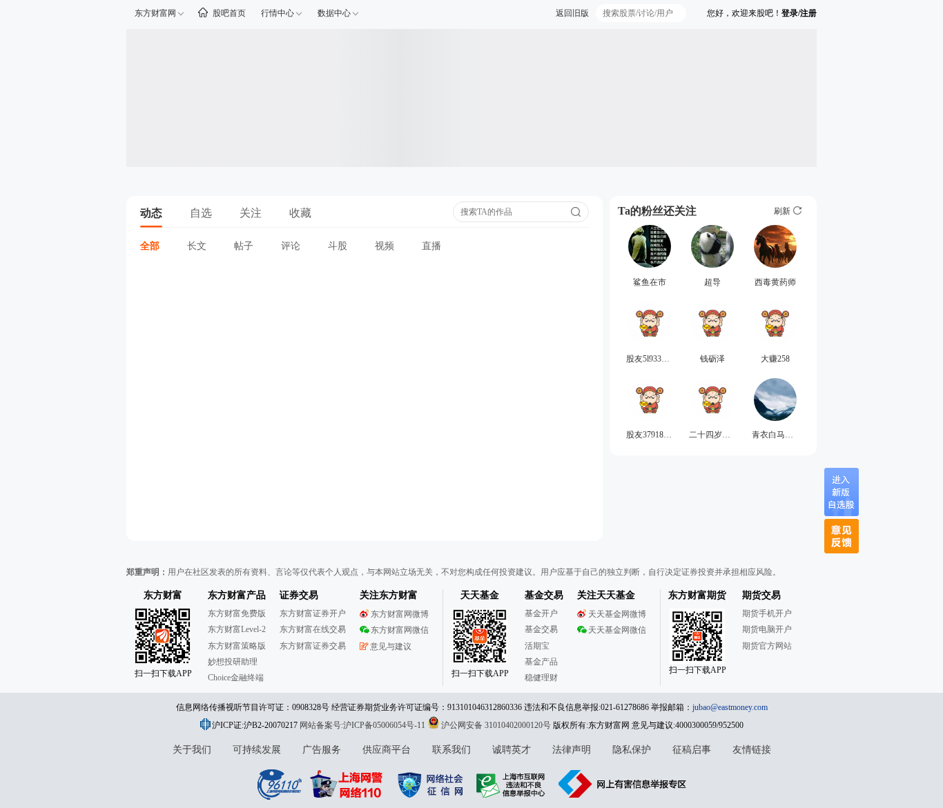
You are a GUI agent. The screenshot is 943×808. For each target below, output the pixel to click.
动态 (151, 213)
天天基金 (479, 595)
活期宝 (537, 646)
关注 (251, 213)
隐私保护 (631, 750)
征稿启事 (691, 750)
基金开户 (541, 613)
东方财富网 (155, 13)
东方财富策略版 (237, 646)
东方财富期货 (697, 595)
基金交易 (541, 629)
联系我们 (451, 750)
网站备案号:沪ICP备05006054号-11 (363, 725)
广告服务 (321, 750)
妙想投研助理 (232, 662)
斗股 (337, 246)
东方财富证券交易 (313, 646)
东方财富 (163, 595)
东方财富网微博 (400, 614)
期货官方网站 (767, 646)
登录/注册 (799, 13)
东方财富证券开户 (313, 613)
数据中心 (334, 13)
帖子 (243, 246)
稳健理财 (541, 677)
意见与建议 (390, 646)
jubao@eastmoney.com (730, 707)
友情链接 (751, 750)
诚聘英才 (511, 750)
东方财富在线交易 (313, 629)
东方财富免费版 (237, 613)
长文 (196, 246)
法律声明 (571, 750)
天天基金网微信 (617, 630)
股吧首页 (229, 13)
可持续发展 (257, 750)
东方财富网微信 (400, 630)
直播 (431, 246)
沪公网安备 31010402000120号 (496, 725)
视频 (384, 246)
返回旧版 (572, 13)
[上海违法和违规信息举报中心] (513, 784)
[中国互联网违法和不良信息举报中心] (622, 784)
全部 (149, 246)
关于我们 (192, 750)
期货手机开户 (767, 613)
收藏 (300, 213)
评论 (290, 246)
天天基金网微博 (617, 614)
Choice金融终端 (236, 677)
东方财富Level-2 (237, 629)
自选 (201, 213)
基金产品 (541, 662)
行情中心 (277, 13)
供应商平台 (386, 750)
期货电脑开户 (767, 629)
